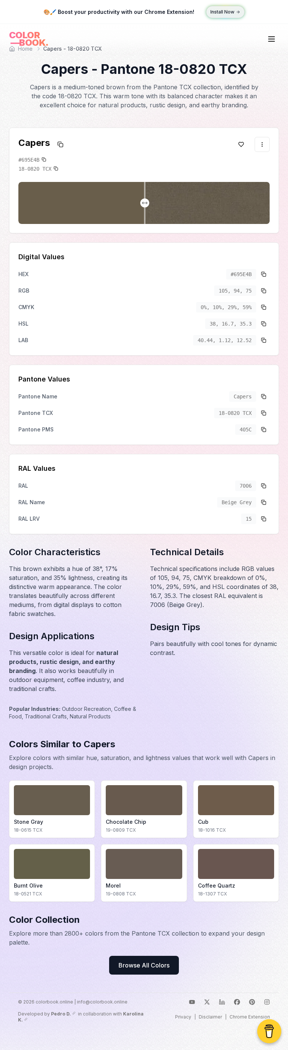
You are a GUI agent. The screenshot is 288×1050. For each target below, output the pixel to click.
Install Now (222, 12)
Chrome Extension (250, 1017)
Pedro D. (61, 1014)
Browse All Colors (144, 965)
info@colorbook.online (102, 1002)
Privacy (183, 1017)
